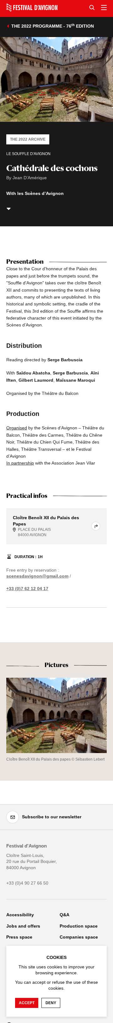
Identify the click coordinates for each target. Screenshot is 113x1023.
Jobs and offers (23, 926)
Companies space (79, 937)
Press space (19, 937)
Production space (79, 926)
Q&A (64, 914)
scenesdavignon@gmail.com (37, 576)
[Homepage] (31, 7)
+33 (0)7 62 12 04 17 (27, 588)
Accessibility (20, 914)
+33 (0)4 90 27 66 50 (27, 883)
